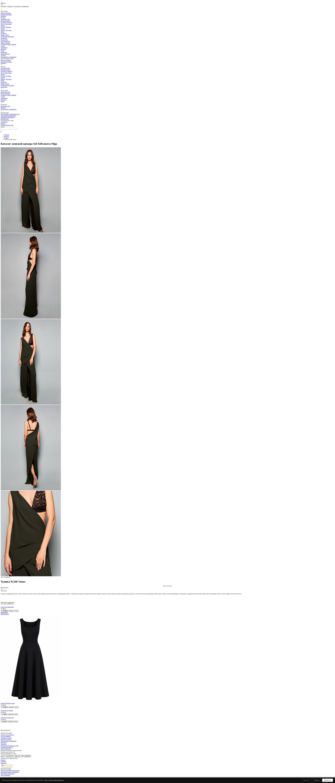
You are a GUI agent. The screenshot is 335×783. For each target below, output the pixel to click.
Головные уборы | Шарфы (8, 44)
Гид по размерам (6, 736)
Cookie (46, 780)
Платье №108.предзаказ (8, 703)
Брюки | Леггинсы (6, 30)
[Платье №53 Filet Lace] (167, 716)
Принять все (327, 780)
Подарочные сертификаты (8, 57)
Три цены (3, 744)
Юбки (2, 32)
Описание (4, 591)
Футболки (4, 33)
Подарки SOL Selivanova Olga (9, 746)
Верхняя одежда (5, 21)
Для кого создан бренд (7, 735)
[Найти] (1, 130)
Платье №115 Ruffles (7, 710)
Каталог (3, 760)
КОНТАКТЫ (5, 119)
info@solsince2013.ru (7, 747)
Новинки (3, 16)
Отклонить (317, 780)
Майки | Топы (5, 35)
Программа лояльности (8, 773)
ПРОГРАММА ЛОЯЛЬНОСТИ (10, 114)
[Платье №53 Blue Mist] (167, 605)
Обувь (2, 50)
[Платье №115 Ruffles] (167, 709)
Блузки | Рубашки (6, 27)
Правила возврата (6, 739)
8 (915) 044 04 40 (6, 749)
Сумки (3, 46)
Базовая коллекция (6, 14)
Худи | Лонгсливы (6, 24)
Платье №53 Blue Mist (7, 607)
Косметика (4, 38)
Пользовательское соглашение (10, 772)
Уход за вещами (5, 775)
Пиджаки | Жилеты (6, 22)
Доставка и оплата (6, 738)
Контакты (4, 763)
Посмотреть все (5, 19)
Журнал (3, 123)
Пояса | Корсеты (5, 43)
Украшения (4, 47)
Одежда (3, 17)
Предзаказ (4, 742)
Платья (3, 28)
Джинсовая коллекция (7, 36)
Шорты (3, 25)
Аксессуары (4, 39)
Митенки (3, 49)
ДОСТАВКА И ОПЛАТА (8, 116)
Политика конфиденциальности (10, 770)
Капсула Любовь (6, 13)
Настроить (306, 780)
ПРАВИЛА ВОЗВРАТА (8, 117)
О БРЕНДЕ (4, 122)
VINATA (3, 55)
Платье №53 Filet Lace (7, 717)
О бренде (3, 761)
